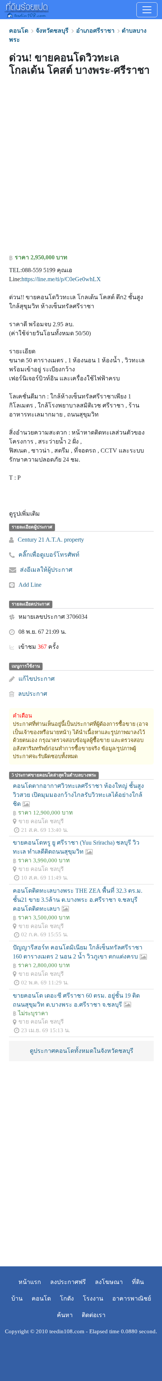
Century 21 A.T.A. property (51, 539)
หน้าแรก (29, 1282)
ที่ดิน (138, 1282)
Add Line (29, 584)
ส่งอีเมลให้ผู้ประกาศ (46, 569)
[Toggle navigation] (146, 9)
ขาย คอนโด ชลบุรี (41, 821)
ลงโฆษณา (109, 1282)
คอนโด (41, 1298)
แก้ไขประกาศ (36, 678)
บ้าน (17, 1298)
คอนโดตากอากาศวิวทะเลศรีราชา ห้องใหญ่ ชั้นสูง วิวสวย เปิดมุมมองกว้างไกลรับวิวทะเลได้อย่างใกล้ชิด (78, 795)
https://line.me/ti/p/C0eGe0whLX (61, 279)
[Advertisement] (81, 166)
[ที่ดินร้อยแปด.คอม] (27, 9)
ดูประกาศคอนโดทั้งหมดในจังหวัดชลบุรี (81, 1051)
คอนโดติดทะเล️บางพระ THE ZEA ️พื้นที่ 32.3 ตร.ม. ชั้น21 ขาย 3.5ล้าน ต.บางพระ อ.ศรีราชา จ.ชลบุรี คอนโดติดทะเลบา (77, 899)
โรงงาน (93, 1298)
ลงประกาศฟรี (68, 1282)
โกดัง (67, 1298)
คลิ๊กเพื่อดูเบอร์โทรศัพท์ (48, 554)
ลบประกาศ (32, 693)
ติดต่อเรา (93, 1315)
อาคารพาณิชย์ (131, 1298)
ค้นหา (65, 1315)
